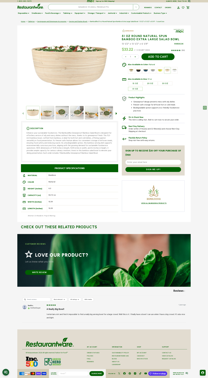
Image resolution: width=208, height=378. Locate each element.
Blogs (114, 359)
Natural (152, 65)
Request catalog (169, 359)
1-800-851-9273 (24, 1)
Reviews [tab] (179, 291)
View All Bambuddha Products (154, 203)
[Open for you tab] (203, 373)
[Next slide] (116, 113)
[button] (178, 7)
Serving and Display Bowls (78, 21)
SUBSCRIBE (96, 373)
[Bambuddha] (129, 32)
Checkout (141, 356)
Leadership (116, 365)
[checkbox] (88, 299)
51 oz (150, 79)
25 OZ (150, 83)
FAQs (89, 359)
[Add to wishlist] (183, 7)
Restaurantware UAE (120, 356)
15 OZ (135, 83)
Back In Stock (142, 359)
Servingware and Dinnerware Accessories (51, 21)
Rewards (90, 362)
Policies (90, 356)
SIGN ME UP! (153, 169)
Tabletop (31, 21)
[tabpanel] (104, 312)
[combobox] (93, 7)
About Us (115, 362)
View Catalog (167, 356)
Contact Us (166, 353)
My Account (141, 353)
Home (23, 21)
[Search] (136, 7)
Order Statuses (93, 353)
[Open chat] (5, 372)
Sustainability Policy (120, 353)
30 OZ (165, 83)
